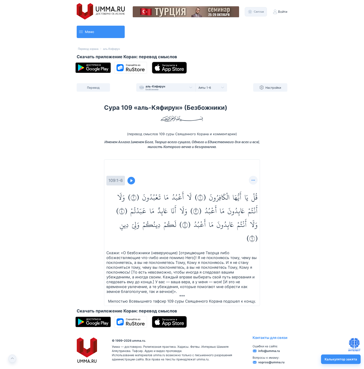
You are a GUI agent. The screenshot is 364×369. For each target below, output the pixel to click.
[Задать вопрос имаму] (354, 344)
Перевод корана (88, 48)
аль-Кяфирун (111, 48)
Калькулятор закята (341, 359)
